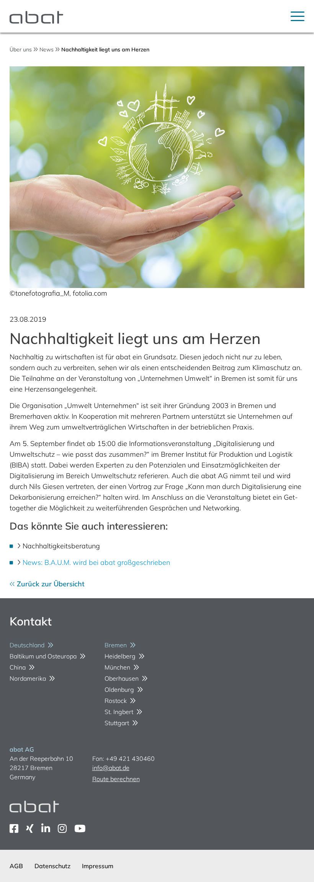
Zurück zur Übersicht (50, 583)
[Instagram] (62, 828)
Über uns (21, 49)
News (46, 49)
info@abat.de (110, 768)
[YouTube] (79, 828)
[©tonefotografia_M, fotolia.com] (157, 177)
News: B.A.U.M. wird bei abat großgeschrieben (96, 562)
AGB (16, 866)
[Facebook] (14, 828)
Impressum (97, 866)
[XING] (30, 828)
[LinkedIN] (45, 828)
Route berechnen (116, 779)
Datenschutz (52, 866)
